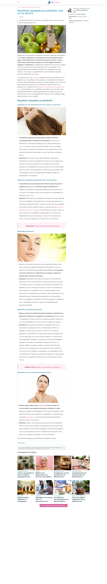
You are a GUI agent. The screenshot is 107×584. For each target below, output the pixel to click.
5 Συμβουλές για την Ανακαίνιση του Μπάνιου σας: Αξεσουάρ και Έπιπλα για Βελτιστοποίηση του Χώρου (62, 475)
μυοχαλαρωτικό (31, 417)
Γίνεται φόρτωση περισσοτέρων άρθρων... (53, 505)
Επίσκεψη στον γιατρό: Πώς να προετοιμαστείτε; (44, 499)
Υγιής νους (20, 495)
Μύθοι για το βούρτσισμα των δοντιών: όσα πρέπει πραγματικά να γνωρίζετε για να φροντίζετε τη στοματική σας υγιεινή (44, 475)
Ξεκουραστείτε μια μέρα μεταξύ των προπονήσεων (79, 475)
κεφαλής (31, 195)
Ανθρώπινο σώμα (76, 471)
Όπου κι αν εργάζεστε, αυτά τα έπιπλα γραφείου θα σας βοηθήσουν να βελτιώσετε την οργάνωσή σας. (25, 475)
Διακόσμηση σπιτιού (22, 471)
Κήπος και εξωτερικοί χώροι (79, 495)
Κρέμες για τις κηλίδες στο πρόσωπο (48, 367)
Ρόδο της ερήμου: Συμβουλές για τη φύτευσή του (78, 499)
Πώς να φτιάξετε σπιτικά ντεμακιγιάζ (47, 226)
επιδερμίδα (36, 77)
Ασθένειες (38, 495)
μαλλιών (22, 146)
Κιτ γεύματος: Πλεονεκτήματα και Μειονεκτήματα (61, 499)
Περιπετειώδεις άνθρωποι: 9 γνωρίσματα (23, 499)
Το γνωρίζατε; (57, 495)
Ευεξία (19, 7)
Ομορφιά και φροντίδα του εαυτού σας (31, 7)
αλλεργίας (41, 405)
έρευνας (32, 186)
